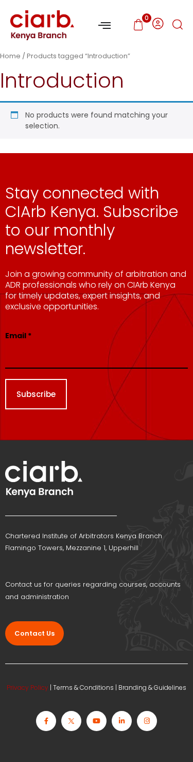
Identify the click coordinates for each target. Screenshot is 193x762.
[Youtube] (96, 721)
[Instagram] (147, 721)
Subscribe (36, 394)
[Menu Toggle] (104, 25)
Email (18, 335)
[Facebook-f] (46, 721)
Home (10, 56)
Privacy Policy (27, 687)
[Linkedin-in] (122, 721)
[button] (177, 25)
